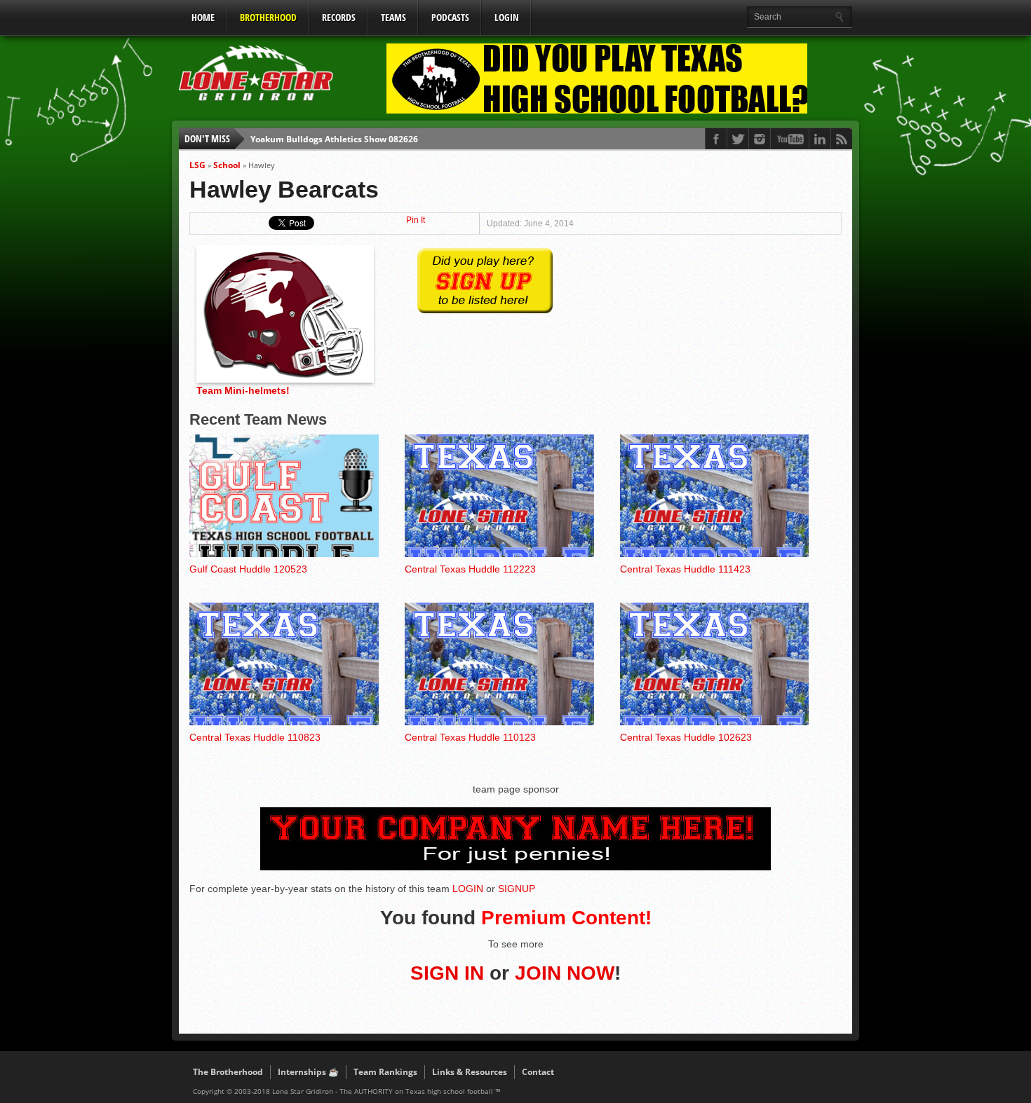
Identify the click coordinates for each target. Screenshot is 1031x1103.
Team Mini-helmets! (243, 390)
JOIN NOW (564, 973)
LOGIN (506, 17)
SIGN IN (447, 973)
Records (339, 17)
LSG (197, 165)
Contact (538, 1072)
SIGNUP (516, 888)
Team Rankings (385, 1072)
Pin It (415, 220)
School (227, 165)
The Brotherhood (228, 1072)
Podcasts (450, 17)
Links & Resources (469, 1072)
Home (203, 17)
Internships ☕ (308, 1072)
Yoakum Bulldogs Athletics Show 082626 (334, 138)
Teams (393, 17)
